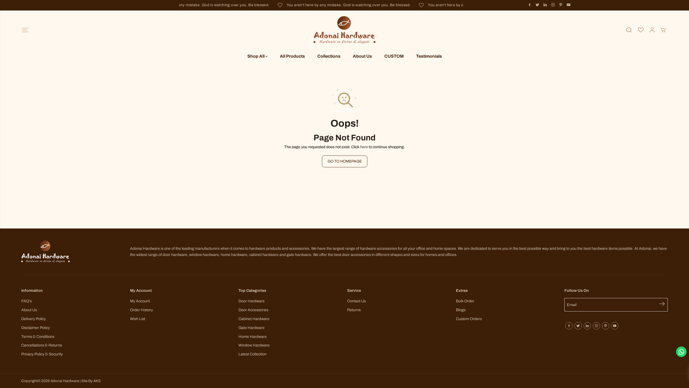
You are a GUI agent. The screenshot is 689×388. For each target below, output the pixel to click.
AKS (97, 381)
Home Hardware (252, 336)
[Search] (629, 30)
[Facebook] (529, 5)
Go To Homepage (345, 161)
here (364, 147)
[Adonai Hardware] (344, 30)
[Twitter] (537, 5)
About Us (362, 56)
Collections (328, 56)
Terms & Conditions (37, 336)
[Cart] (663, 30)
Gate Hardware (251, 327)
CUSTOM (394, 56)
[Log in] (652, 30)
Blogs (461, 310)
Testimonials (429, 56)
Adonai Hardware (65, 381)
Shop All (256, 56)
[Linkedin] (545, 5)
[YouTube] (568, 5)
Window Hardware (254, 345)
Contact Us (356, 301)
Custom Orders (469, 319)
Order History (141, 310)
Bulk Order (465, 301)
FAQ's (26, 301)
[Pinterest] (561, 5)
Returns (354, 310)
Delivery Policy (33, 319)
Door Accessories (253, 310)
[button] (25, 30)
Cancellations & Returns (41, 345)
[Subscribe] (663, 304)
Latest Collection (252, 354)
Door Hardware (251, 301)
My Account (140, 301)
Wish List (137, 319)
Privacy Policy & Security (42, 354)
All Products (292, 56)
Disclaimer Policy (35, 327)
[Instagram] (553, 5)
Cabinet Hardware (253, 319)
